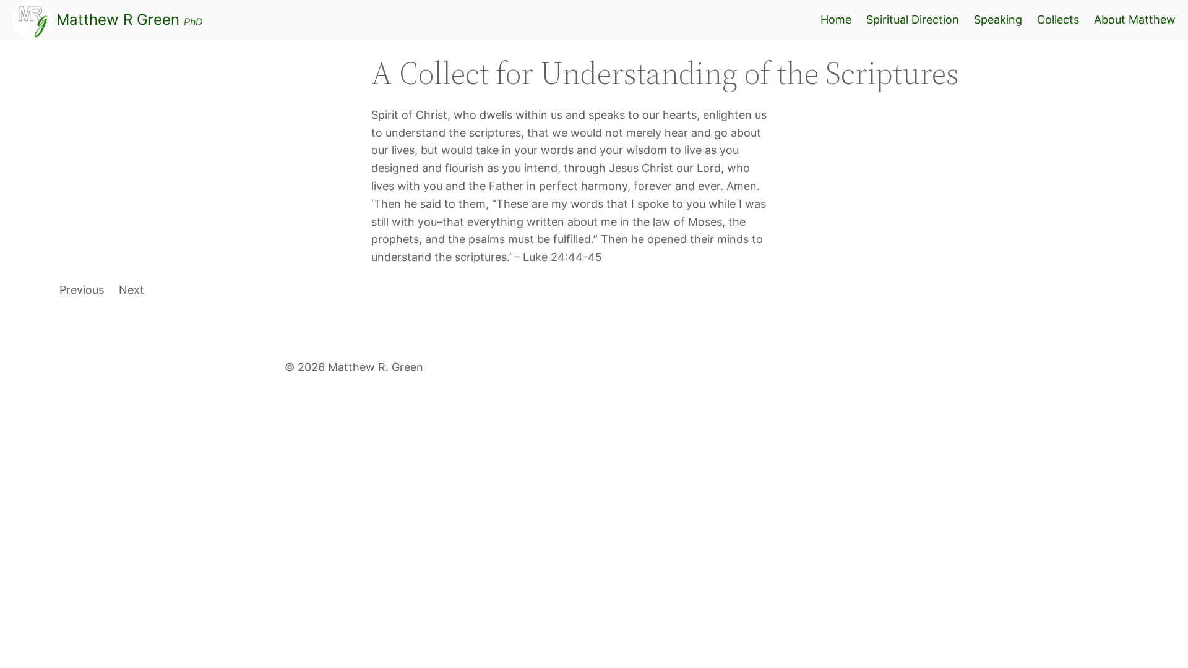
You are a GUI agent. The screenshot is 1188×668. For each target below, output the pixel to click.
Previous (81, 289)
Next (131, 289)
